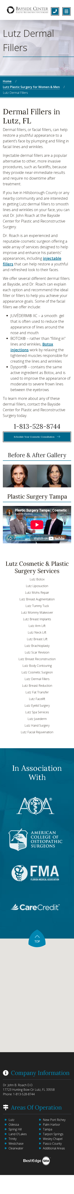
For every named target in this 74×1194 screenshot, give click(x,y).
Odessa (14, 1124)
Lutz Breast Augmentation (37, 599)
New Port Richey (54, 1120)
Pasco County (52, 1143)
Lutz (11, 1120)
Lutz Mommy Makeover (37, 612)
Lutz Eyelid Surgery (37, 705)
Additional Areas (54, 1148)
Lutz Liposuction (37, 586)
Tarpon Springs (53, 1134)
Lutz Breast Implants (37, 619)
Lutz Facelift (37, 699)
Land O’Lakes (18, 1134)
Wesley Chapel (52, 1139)
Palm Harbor (51, 1124)
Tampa (47, 1129)
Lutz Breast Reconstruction (37, 659)
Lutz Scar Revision (37, 652)
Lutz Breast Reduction (37, 685)
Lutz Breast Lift (37, 639)
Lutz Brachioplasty (37, 646)
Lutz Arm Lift (37, 626)
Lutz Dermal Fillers (37, 679)
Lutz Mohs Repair (37, 592)
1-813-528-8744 (37, 426)
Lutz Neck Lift (37, 632)
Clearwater (16, 1148)
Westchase (16, 1143)
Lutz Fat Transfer (37, 692)
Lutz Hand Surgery (37, 725)
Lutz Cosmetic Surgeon (37, 672)
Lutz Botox (37, 579)
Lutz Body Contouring (37, 666)
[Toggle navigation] (66, 11)
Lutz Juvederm (37, 719)
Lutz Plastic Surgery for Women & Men (31, 87)
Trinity (13, 1139)
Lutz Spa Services (37, 712)
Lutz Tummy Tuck (37, 606)
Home (7, 81)
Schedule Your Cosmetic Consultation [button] (34, 436)
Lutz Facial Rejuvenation (37, 732)
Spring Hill (15, 1129)
